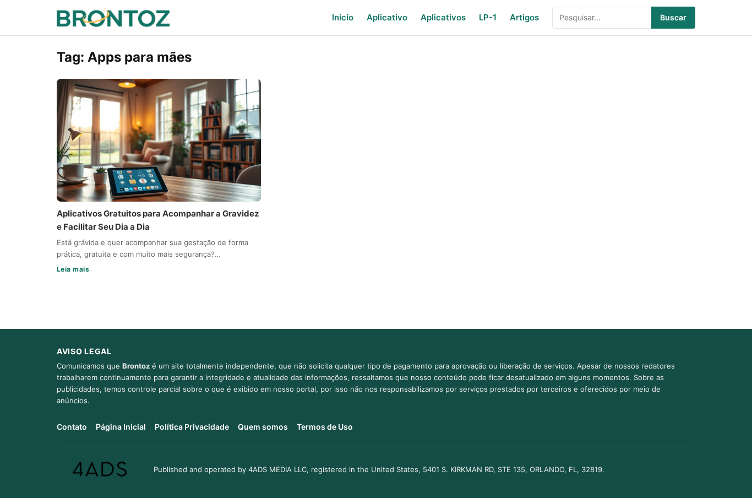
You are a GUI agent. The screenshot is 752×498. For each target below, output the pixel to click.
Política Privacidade (192, 426)
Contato (72, 426)
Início (342, 17)
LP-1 (488, 17)
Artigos (524, 17)
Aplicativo (387, 17)
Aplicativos (443, 17)
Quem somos (263, 426)
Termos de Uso (325, 426)
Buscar (673, 17)
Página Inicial (121, 426)
